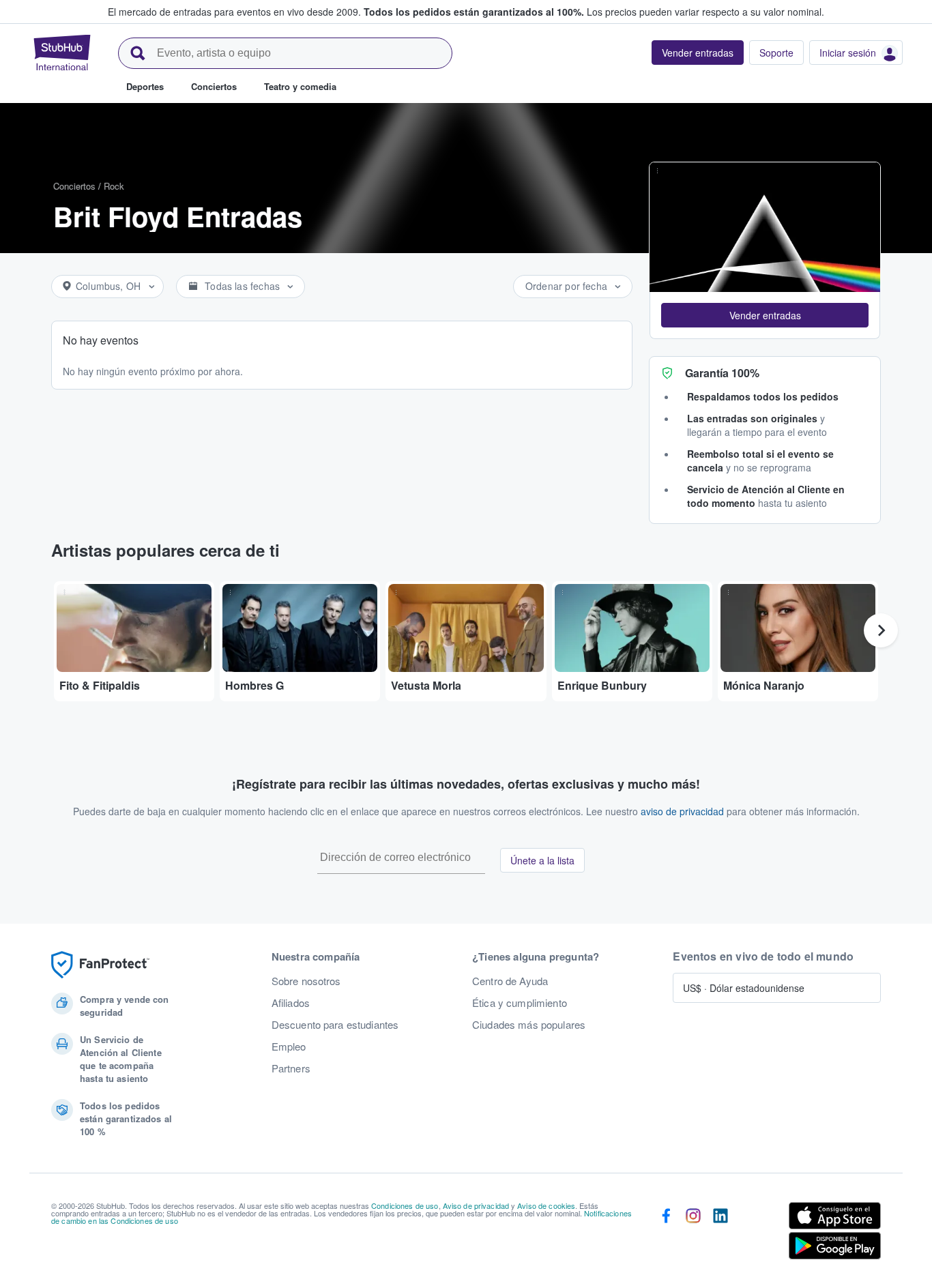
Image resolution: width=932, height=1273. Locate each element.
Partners (291, 1068)
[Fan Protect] (100, 965)
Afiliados (291, 1002)
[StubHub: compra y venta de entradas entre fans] (62, 53)
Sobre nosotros (306, 981)
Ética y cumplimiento (519, 1002)
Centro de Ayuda (510, 981)
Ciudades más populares (528, 1024)
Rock (114, 185)
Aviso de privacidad (476, 1205)
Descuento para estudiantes (335, 1024)
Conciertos (74, 185)
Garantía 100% (722, 373)
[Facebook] (666, 1233)
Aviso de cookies (546, 1205)
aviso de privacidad (682, 811)
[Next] (881, 630)
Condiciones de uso (405, 1205)
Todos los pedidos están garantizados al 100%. (474, 11)
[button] (765, 315)
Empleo (289, 1046)
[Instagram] (693, 1233)
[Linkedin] (720, 1233)
